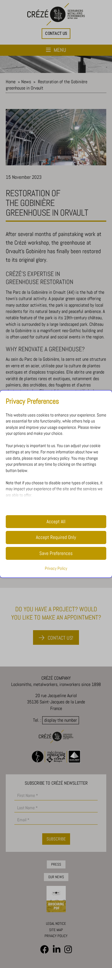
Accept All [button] (56, 522)
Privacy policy (56, 935)
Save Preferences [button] (56, 553)
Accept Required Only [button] (56, 537)
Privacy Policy (56, 568)
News (26, 82)
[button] (56, 33)
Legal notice (56, 923)
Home (11, 82)
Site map (56, 929)
